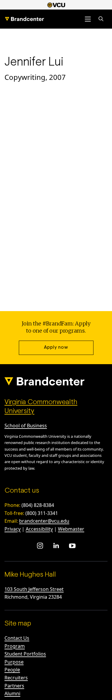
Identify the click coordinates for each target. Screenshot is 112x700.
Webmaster (71, 529)
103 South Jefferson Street (34, 589)
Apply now (56, 347)
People (12, 669)
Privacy (12, 529)
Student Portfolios (25, 654)
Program (14, 646)
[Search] (101, 19)
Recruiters (16, 677)
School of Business (25, 425)
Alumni (12, 693)
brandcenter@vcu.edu (44, 521)
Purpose (14, 662)
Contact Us (16, 638)
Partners (14, 685)
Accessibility (39, 529)
